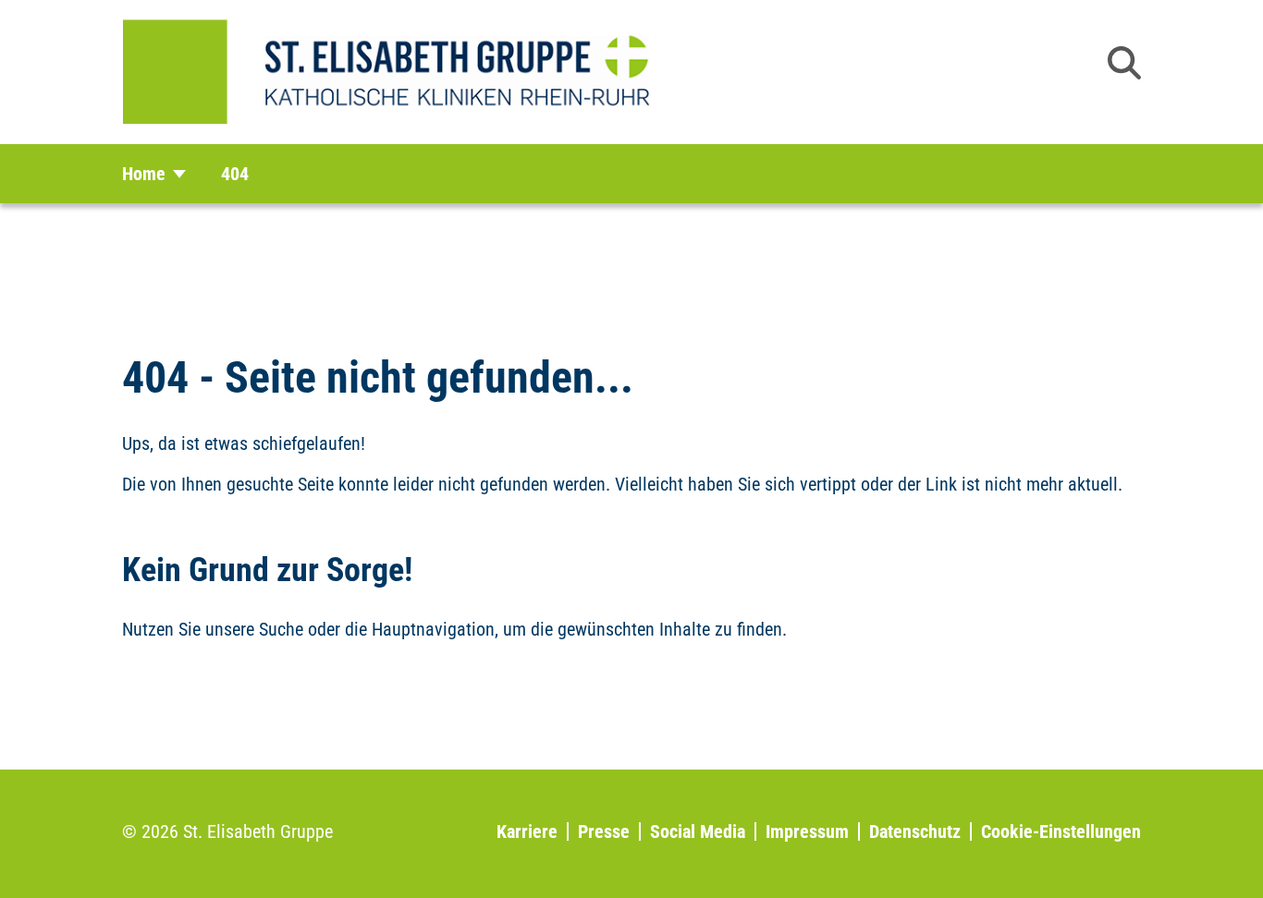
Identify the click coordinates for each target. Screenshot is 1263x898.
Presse (604, 831)
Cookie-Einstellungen (1061, 831)
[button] (1124, 62)
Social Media (697, 831)
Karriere (527, 831)
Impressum (807, 831)
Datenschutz (915, 831)
